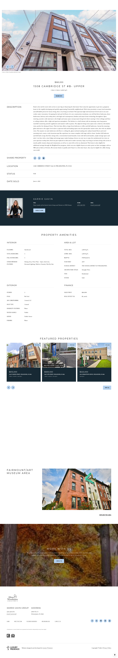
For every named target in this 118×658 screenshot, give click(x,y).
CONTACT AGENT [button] (39, 210)
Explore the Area (105, 515)
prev (8, 67)
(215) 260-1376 (81, 205)
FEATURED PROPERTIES (32, 621)
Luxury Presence (48, 648)
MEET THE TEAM (18, 621)
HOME (8, 621)
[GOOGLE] (105, 620)
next (12, 67)
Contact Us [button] (59, 561)
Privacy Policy (107, 648)
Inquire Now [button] (59, 96)
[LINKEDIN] (96, 620)
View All (107, 387)
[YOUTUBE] (101, 620)
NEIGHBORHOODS (46, 621)
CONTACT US (58, 621)
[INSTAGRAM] (92, 620)
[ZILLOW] (109, 620)
